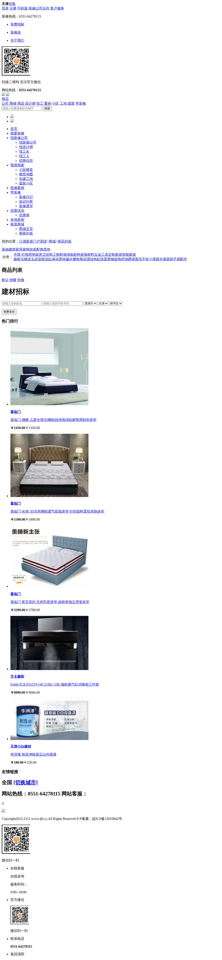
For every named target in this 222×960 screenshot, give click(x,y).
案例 (47, 103)
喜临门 (15, 412)
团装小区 (26, 183)
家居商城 (17, 224)
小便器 (154, 259)
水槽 (72, 259)
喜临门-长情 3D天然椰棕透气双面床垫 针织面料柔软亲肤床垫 (57, 511)
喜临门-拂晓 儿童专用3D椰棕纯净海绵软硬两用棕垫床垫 (53, 420)
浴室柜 (39, 259)
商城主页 (26, 229)
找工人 (24, 156)
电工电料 (56, 254)
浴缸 (48, 259)
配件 (183, 259)
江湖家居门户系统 (33, 241)
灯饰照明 (28, 254)
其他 (46, 249)
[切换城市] (25, 782)
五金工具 (101, 254)
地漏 (65, 259)
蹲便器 (133, 259)
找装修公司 (19, 138)
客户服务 (57, 8)
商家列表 (26, 233)
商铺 (13, 103)
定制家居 (115, 254)
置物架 (112, 259)
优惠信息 (26, 160)
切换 (12, 4)
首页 (13, 129)
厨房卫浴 (42, 254)
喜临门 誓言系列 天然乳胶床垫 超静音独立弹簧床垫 (49, 602)
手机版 (22, 8)
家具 (19, 249)
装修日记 (26, 197)
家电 (26, 249)
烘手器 (175, 259)
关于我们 (17, 40)
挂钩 (93, 259)
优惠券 (24, 215)
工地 (63, 103)
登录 (5, 8)
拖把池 (123, 259)
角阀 (79, 259)
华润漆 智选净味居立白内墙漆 (33, 754)
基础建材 (9, 249)
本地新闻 (17, 220)
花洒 (86, 259)
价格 (20, 280)
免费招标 (17, 24)
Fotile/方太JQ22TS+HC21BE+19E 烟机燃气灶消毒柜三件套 (54, 684)
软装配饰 (36, 249)
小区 (55, 103)
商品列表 (65, 241)
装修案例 (17, 188)
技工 (39, 103)
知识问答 (26, 201)
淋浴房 (57, 259)
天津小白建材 (20, 746)
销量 (13, 280)
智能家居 (129, 254)
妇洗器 (102, 259)
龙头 (31, 259)
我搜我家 (17, 165)
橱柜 (17, 259)
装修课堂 (26, 206)
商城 (52, 241)
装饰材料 (87, 254)
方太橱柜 (17, 676)
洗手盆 (144, 259)
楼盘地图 (26, 174)
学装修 (80, 103)
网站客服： (75, 793)
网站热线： (31, 793)
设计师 (30, 103)
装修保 (15, 32)
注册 (13, 8)
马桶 (24, 259)
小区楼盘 (26, 170)
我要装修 (17, 133)
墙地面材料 (71, 254)
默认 (5, 280)
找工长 (24, 151)
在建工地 (26, 179)
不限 (17, 254)
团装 (71, 103)
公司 (5, 103)
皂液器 (164, 259)
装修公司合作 (39, 8)
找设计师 (26, 147)
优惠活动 (17, 210)
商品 (5, 99)
